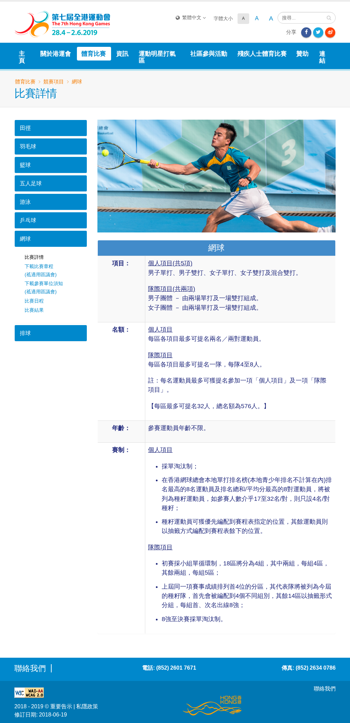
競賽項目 (53, 81)
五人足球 (31, 183)
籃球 (25, 165)
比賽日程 (34, 301)
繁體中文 (192, 17)
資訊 (122, 53)
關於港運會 (55, 53)
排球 (25, 333)
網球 (25, 239)
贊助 (302, 53)
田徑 (25, 128)
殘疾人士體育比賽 (262, 53)
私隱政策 (87, 706)
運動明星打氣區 (157, 57)
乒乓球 (28, 220)
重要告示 (61, 706)
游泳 (25, 202)
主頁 (22, 57)
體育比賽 (93, 53)
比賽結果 (34, 310)
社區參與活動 (208, 53)
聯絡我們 (325, 688)
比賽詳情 (34, 257)
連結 (322, 57)
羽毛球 (28, 146)
